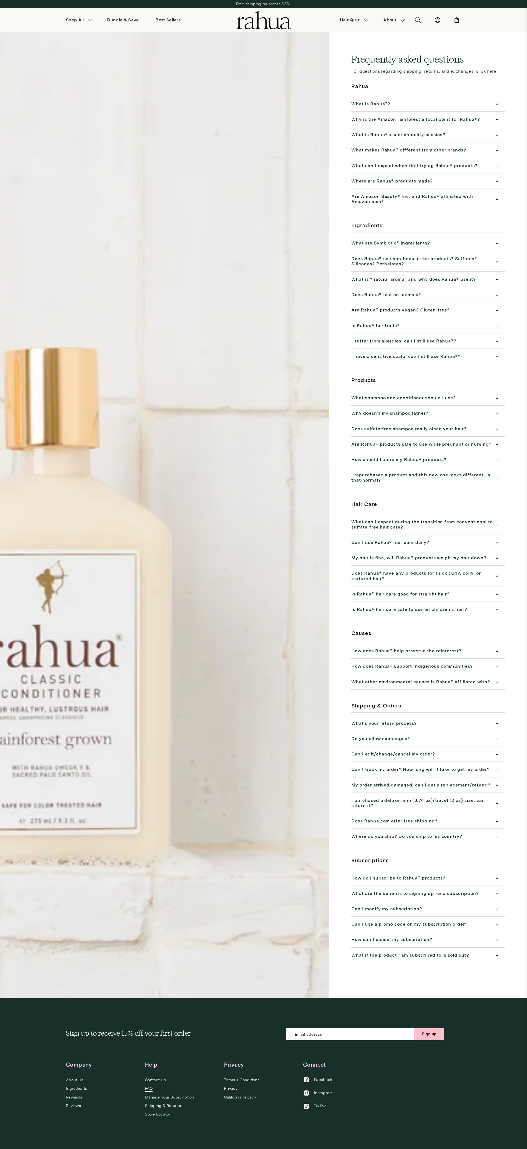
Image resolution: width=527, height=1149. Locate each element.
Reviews (73, 1105)
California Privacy (240, 1097)
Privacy (230, 1088)
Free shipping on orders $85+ (263, 4)
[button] (81, 20)
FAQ (149, 1088)
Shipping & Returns (163, 1105)
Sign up (429, 1034)
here (491, 71)
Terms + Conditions (241, 1080)
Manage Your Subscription (169, 1097)
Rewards (74, 1097)
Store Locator (157, 1114)
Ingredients (76, 1088)
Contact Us (155, 1080)
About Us (74, 1080)
